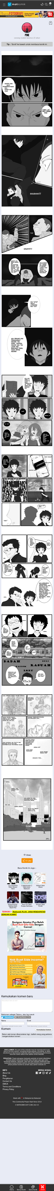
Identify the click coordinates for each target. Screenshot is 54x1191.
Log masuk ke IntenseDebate (7, 1017)
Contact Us (7, 1081)
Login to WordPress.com (22, 1017)
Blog (4, 1075)
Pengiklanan (8, 1078)
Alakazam (37, 1098)
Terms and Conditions (12, 1086)
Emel (29, 1020)
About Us (6, 1073)
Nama (3, 1020)
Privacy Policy (8, 1089)
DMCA (5, 1083)
